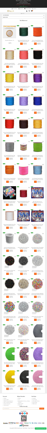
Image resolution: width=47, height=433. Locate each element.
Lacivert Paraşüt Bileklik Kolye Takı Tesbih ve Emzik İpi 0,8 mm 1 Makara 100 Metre (37, 110)
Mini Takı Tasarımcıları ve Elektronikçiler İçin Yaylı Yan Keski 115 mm (37, 202)
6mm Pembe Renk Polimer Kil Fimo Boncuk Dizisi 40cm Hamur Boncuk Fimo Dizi (37, 386)
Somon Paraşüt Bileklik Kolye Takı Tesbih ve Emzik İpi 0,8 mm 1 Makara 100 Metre (23, 64)
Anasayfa (23, 13)
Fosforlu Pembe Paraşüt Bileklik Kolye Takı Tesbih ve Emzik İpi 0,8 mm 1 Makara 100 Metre (23, 179)
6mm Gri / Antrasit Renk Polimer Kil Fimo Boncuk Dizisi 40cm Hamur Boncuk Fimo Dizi (37, 340)
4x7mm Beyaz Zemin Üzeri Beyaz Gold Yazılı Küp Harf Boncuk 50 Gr (23, 294)
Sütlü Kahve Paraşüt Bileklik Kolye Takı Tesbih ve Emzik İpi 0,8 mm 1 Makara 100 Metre (9, 64)
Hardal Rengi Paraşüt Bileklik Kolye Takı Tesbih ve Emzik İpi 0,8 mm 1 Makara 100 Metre (37, 133)
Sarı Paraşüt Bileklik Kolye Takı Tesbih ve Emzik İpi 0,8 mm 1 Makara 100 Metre (9, 87)
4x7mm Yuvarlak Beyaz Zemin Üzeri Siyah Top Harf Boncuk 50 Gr (37, 271)
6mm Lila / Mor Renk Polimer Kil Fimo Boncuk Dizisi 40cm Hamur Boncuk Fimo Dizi (37, 363)
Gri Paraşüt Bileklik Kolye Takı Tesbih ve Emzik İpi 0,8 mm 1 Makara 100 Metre (9, 156)
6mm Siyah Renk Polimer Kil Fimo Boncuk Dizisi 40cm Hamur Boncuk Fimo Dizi (23, 386)
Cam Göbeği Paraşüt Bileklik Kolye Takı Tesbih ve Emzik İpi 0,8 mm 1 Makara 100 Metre (37, 179)
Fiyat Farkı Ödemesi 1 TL (9, 40)
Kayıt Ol (20, 8)
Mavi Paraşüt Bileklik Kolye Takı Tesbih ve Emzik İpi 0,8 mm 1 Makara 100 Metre (9, 110)
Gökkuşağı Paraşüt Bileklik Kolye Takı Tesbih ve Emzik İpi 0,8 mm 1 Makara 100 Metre (23, 156)
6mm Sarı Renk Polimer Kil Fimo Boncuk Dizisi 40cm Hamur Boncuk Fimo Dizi (9, 386)
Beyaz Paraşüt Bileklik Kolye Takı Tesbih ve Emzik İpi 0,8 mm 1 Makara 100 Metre (9, 225)
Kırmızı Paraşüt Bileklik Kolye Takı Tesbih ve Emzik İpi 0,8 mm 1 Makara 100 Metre (9, 133)
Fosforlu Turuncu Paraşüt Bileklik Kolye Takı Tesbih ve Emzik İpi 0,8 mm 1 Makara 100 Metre (9, 179)
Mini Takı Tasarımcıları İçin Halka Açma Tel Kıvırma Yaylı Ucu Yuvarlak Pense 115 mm (23, 225)
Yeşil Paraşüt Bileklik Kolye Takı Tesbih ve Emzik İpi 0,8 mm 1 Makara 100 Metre (23, 41)
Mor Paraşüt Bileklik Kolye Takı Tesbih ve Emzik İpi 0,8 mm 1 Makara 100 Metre (37, 87)
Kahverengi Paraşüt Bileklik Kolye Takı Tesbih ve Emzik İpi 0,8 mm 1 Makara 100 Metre (23, 133)
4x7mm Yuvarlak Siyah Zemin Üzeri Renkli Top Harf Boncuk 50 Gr (9, 294)
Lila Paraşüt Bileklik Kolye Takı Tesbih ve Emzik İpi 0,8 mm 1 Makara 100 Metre (23, 110)
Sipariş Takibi (27, 8)
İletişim (34, 8)
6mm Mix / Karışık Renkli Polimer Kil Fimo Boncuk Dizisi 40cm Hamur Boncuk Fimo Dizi (23, 363)
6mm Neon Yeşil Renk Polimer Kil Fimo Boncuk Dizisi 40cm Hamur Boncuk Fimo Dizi (9, 363)
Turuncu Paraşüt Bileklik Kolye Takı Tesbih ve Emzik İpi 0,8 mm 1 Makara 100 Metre (37, 41)
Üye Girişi (14, 8)
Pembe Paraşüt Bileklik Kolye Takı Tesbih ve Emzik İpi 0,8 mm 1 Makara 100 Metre (23, 87)
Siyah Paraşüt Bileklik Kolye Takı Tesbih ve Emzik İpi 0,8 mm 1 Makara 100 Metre (37, 64)
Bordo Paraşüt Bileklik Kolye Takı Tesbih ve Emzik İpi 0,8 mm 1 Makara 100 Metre (23, 202)
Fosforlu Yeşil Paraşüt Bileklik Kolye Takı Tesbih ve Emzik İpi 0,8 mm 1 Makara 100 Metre (37, 156)
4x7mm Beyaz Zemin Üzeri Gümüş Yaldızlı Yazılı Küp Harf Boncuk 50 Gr (23, 317)
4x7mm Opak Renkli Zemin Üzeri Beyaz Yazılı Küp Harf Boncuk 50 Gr (10, 317)
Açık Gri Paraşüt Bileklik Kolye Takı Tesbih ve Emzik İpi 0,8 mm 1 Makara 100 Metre (9, 248)
